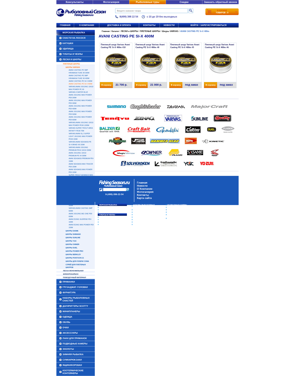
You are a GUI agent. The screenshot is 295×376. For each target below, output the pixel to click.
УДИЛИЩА (68, 48)
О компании (86, 25)
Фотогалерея (111, 2)
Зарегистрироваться (213, 25)
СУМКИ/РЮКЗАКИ (174, 212)
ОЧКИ (135, 220)
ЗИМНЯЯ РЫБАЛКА (175, 210)
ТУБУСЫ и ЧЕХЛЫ (73, 54)
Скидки (184, 2)
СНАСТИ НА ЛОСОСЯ (74, 38)
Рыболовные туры (147, 2)
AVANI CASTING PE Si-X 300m (80, 81)
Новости (169, 25)
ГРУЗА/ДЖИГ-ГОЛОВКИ (109, 222)
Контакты (149, 25)
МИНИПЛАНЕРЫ (140, 212)
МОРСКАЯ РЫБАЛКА (74, 32)
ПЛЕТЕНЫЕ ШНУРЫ (71, 64)
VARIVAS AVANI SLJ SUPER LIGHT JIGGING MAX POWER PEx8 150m (80, 136)
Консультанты (75, 2)
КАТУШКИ (68, 43)
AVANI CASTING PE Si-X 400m (80, 84)
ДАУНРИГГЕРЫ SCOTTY (143, 210)
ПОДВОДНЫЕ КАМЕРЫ (177, 205)
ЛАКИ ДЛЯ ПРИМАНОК (142, 224)
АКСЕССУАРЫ (139, 222)
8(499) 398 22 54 (129, 16)
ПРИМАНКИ (104, 220)
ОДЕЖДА (137, 215)
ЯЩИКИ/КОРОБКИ (175, 215)
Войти (194, 25)
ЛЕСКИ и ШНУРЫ (72, 59)
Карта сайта (144, 198)
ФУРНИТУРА (104, 224)
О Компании (144, 188)
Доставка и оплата (119, 25)
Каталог (115, 31)
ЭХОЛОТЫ (171, 207)
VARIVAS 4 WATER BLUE (78, 92)
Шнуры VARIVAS (73, 67)
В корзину (106, 85)
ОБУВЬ (136, 217)
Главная (65, 25)
